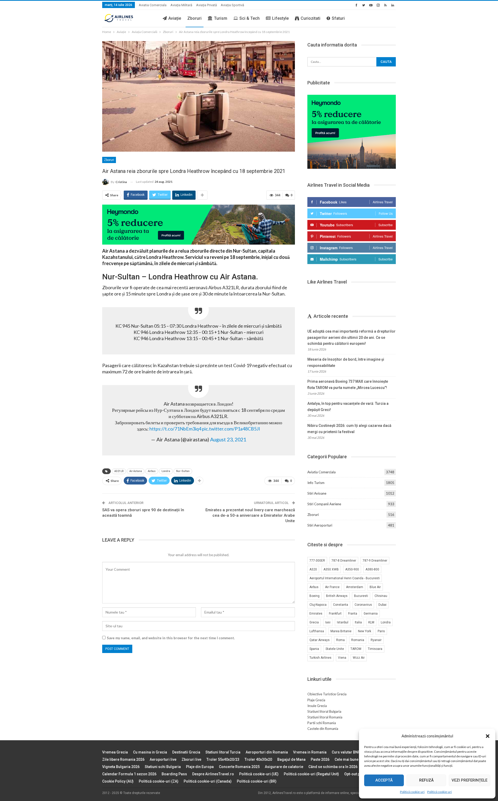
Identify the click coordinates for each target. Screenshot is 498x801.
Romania (357, 640)
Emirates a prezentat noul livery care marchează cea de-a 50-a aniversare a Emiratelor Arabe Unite (250, 515)
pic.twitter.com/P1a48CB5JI (231, 429)
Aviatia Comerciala (153, 5)
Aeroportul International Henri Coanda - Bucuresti (344, 578)
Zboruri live (191, 759)
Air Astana (135, 471)
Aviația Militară (181, 5)
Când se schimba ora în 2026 (332, 767)
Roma (340, 640)
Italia (358, 622)
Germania (371, 613)
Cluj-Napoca (318, 605)
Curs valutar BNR (346, 752)
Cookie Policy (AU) (118, 781)
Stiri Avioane (316, 493)
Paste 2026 (320, 759)
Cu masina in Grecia (150, 752)
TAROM (355, 649)
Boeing (314, 596)
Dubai (382, 605)
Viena (342, 657)
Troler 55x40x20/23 (222, 759)
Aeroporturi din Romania (267, 752)
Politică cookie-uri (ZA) (158, 781)
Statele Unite (335, 649)
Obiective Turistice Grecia (327, 694)
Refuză (426, 780)
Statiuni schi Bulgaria (163, 767)
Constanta (340, 605)
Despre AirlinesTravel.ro (213, 774)
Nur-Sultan (183, 471)
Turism (220, 18)
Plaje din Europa (200, 767)
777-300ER (317, 560)
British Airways (337, 596)
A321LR (118, 471)
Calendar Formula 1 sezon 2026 (129, 774)
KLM (371, 622)
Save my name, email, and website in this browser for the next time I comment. (171, 638)
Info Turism (315, 483)
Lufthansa (316, 631)
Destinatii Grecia (186, 752)
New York (364, 631)
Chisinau (381, 596)
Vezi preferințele (469, 780)
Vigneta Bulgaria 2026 (121, 767)
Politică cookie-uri (412, 792)
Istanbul (342, 622)
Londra (166, 471)
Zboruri (194, 18)
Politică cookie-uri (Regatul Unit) (311, 774)
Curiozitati (310, 18)
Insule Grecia (317, 706)
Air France (332, 587)
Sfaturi (338, 18)
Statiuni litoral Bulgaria (324, 711)
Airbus (152, 471)
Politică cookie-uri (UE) (259, 774)
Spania (314, 649)
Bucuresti (361, 596)
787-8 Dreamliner (343, 560)
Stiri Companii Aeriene (324, 504)
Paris (381, 631)
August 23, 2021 (228, 439)
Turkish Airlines (320, 657)
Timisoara (375, 649)
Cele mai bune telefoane (355, 759)
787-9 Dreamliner (375, 560)
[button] (487, 736)
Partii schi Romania (321, 723)
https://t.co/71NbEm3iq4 (175, 429)
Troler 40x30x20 (258, 759)
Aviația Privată (206, 5)
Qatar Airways (319, 640)
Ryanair (376, 640)
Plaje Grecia (316, 700)
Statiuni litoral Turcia (222, 752)
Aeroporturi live (163, 759)
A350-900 (352, 569)
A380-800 (372, 569)
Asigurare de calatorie (284, 767)
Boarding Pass (174, 774)
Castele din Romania (322, 728)
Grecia (314, 622)
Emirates (315, 613)
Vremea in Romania (310, 752)
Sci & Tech (249, 18)
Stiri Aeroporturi (319, 525)
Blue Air (375, 587)
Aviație (174, 18)
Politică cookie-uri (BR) (256, 781)
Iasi (327, 622)
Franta (352, 613)
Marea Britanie (340, 631)
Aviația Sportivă (232, 5)
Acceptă (384, 780)
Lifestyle (280, 18)
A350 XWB (331, 569)
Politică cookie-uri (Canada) (208, 781)
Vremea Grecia (115, 752)
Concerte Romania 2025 (239, 767)
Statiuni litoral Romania (324, 717)
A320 (313, 569)
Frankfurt (335, 613)
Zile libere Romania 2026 (123, 759)
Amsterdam (354, 587)
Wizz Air (359, 657)
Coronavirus (363, 605)
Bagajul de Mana (291, 759)
